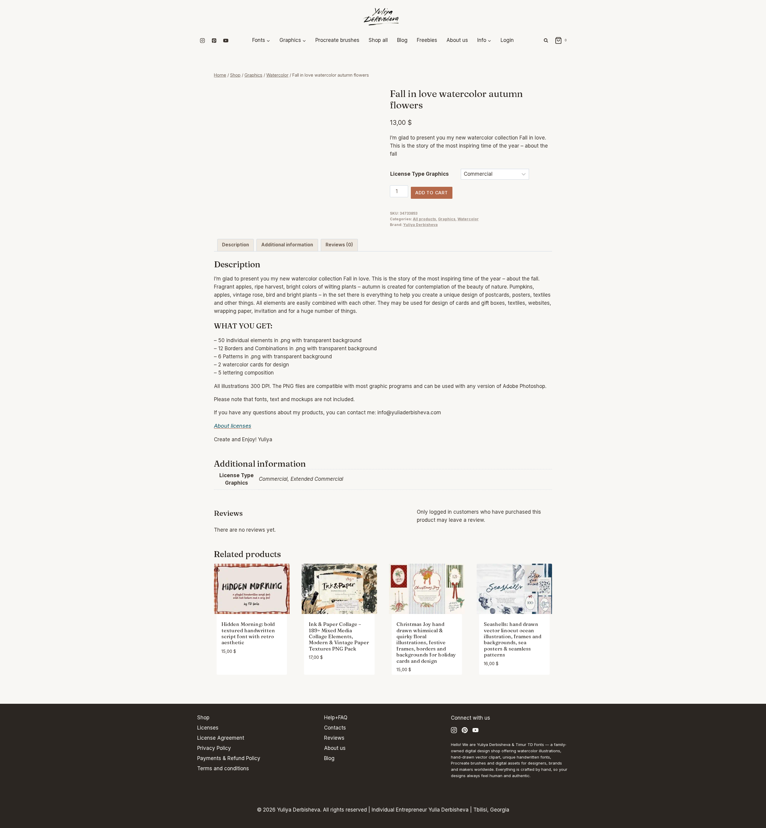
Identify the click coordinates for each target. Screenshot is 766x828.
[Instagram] (202, 40)
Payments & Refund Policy (228, 758)
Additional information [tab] (287, 245)
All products (424, 219)
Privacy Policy (214, 748)
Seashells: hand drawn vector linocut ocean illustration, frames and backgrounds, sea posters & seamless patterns (512, 639)
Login (507, 40)
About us (457, 40)
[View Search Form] (546, 40)
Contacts (335, 728)
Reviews (334, 738)
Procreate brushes (337, 40)
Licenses (207, 728)
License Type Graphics (419, 174)
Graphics (446, 219)
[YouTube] (226, 40)
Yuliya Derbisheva (420, 224)
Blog (402, 40)
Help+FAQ (335, 718)
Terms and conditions (223, 768)
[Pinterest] (214, 40)
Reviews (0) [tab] (339, 245)
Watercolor (468, 219)
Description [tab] (235, 245)
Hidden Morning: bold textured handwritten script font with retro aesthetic (248, 633)
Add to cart (431, 192)
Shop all (378, 40)
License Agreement (220, 738)
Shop (203, 718)
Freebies (427, 40)
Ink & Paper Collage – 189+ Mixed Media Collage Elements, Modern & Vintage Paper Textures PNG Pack (339, 636)
